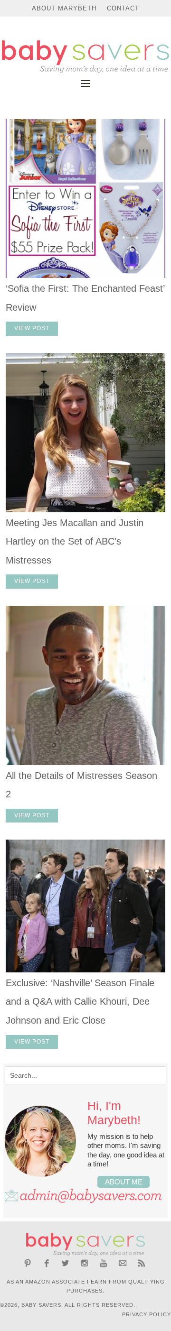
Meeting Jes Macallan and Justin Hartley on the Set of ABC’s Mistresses (74, 541)
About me (123, 1182)
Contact (123, 8)
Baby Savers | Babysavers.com (85, 56)
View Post (31, 328)
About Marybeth (64, 8)
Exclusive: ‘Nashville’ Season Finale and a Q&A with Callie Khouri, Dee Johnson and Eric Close (80, 1002)
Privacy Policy (146, 1314)
